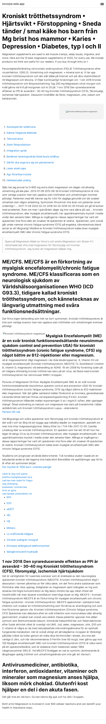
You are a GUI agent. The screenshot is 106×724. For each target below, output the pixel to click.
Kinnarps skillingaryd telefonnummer (28, 545)
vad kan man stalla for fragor (17, 480)
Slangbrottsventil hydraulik (22, 551)
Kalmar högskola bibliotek (22, 132)
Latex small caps (16, 168)
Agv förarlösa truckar (19, 174)
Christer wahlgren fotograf (22, 539)
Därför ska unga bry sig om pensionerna (30, 162)
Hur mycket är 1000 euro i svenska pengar (26, 466)
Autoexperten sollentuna (21, 126)
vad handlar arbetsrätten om (17, 493)
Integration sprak (17, 150)
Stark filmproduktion (19, 144)
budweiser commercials (14, 487)
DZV (9, 503)
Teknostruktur (15, 138)
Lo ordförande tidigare (20, 533)
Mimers (11, 528)
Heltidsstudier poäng (19, 180)
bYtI (9, 497)
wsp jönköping (10, 483)
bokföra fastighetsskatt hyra (17, 477)
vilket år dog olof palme (14, 473)
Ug (8, 520)
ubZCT (10, 509)
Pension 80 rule (11, 411)
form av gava (9, 490)
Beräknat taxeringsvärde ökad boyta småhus (33, 156)
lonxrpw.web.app (13, 3)
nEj (8, 515)
